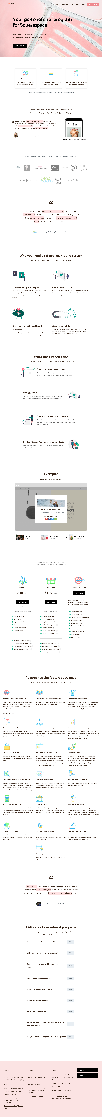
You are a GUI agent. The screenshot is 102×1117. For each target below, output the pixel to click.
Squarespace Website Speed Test (61, 1083)
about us (12, 1074)
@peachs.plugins (16, 1091)
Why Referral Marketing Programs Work (38, 1074)
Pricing (77, 4)
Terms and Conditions (10, 1106)
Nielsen (58, 93)
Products (57, 4)
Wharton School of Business (67, 93)
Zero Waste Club (59, 904)
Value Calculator (56, 1087)
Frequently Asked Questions (35, 1081)
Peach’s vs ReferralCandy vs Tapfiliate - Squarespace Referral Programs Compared (38, 1090)
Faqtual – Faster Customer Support (61, 1090)
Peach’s (13, 1094)
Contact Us (79, 593)
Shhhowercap (35, 109)
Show (70, 942)
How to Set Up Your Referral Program (38, 1078)
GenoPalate (65, 232)
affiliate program (62, 1096)
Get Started (93, 4)
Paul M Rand (53, 93)
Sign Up (82, 1070)
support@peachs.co (17, 1088)
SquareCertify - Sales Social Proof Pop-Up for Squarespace (62, 1079)
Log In (83, 4)
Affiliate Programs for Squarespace (61, 1074)
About (71, 4)
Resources (65, 4)
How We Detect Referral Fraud (36, 1085)
